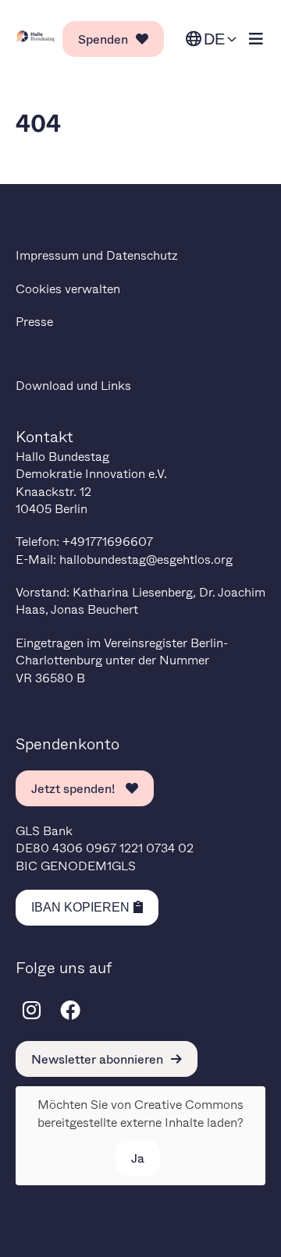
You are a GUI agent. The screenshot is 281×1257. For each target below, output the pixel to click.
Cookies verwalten (68, 288)
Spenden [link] (103, 38)
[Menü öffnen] (256, 39)
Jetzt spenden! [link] (74, 788)
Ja (137, 1157)
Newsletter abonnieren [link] (97, 1058)
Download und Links (73, 385)
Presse (34, 321)
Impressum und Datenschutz (97, 254)
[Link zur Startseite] (35, 36)
